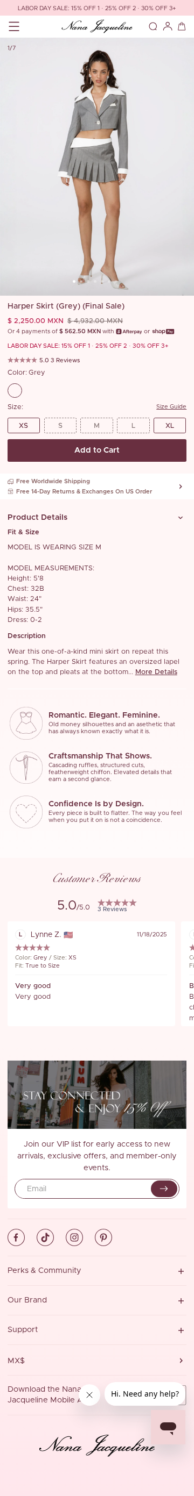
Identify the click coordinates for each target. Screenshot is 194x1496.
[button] (97, 517)
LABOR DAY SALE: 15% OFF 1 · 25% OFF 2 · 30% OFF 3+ (97, 8)
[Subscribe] (164, 1188)
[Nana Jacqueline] (97, 26)
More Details (156, 672)
